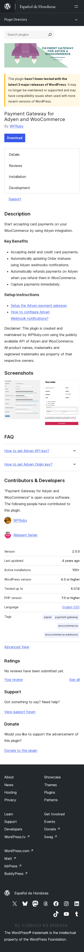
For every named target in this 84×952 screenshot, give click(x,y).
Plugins (49, 792)
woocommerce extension (61, 634)
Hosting (10, 792)
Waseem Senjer (25, 535)
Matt (10, 858)
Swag (50, 837)
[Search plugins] (50, 34)
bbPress (13, 866)
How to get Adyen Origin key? (28, 464)
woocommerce (68, 625)
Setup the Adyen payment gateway (39, 305)
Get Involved (54, 814)
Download (14, 138)
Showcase (52, 777)
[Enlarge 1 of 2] (34, 386)
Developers (13, 829)
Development (19, 188)
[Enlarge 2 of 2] (74, 386)
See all (74, 679)
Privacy (10, 800)
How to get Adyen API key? (26, 451)
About (9, 777)
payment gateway (66, 617)
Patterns (51, 800)
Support (15, 199)
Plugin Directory (15, 19)
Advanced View (16, 647)
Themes (50, 785)
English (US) (71, 607)
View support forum (19, 712)
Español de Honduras (31, 893)
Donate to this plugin (20, 750)
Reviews (15, 166)
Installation (17, 176)
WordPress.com (19, 851)
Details (14, 154)
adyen (48, 617)
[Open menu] (77, 6)
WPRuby (16, 126)
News (8, 785)
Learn (8, 814)
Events (49, 821)
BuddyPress (16, 873)
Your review (13, 679)
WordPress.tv (17, 837)
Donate (52, 829)
